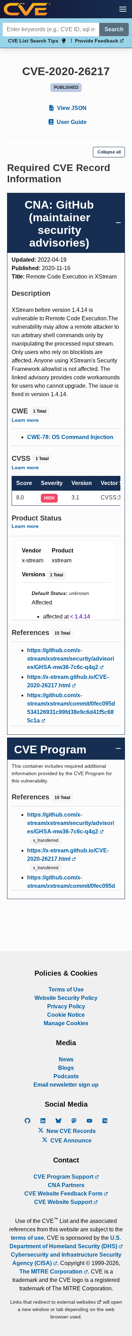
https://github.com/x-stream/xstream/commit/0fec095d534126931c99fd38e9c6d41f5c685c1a (71, 707)
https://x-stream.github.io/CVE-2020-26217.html (68, 681)
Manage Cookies (66, 1023)
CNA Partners (66, 1185)
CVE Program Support (64, 1177)
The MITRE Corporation (51, 1272)
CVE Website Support (64, 1202)
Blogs (66, 1068)
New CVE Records (70, 1131)
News (66, 1059)
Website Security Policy (66, 998)
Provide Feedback (97, 41)
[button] (123, 9)
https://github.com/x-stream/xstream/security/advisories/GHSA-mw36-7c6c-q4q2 (70, 658)
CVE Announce (70, 1141)
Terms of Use (66, 990)
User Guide (71, 122)
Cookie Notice (66, 1015)
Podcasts (66, 1076)
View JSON (71, 108)
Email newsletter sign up (66, 1085)
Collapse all (109, 152)
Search (114, 29)
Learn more (25, 420)
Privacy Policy (66, 1006)
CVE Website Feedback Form (64, 1194)
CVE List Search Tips (33, 41)
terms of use (27, 1238)
